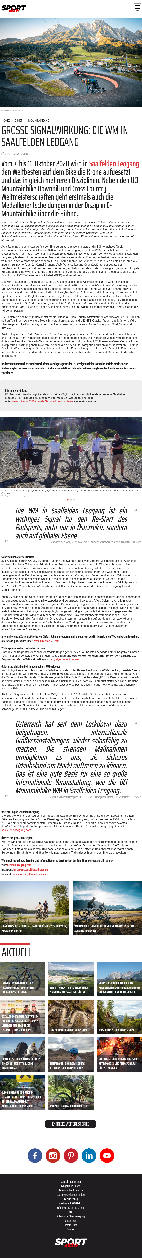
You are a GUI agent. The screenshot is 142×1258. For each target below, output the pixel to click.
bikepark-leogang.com (19, 865)
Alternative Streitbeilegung (71, 1216)
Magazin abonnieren (71, 1181)
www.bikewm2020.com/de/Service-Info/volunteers (42, 401)
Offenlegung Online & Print (71, 1207)
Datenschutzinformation (71, 1190)
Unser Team (71, 1220)
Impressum (71, 1225)
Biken (19, 120)
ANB (71, 1212)
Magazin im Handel (71, 1186)
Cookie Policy (71, 1199)
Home (5, 120)
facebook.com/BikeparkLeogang (29, 874)
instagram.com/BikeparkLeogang (30, 869)
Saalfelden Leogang (114, 163)
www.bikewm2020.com (46, 641)
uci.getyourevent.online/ (64, 659)
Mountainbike (38, 120)
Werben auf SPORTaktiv (71, 1203)
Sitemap (71, 1229)
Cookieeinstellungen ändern (71, 1194)
